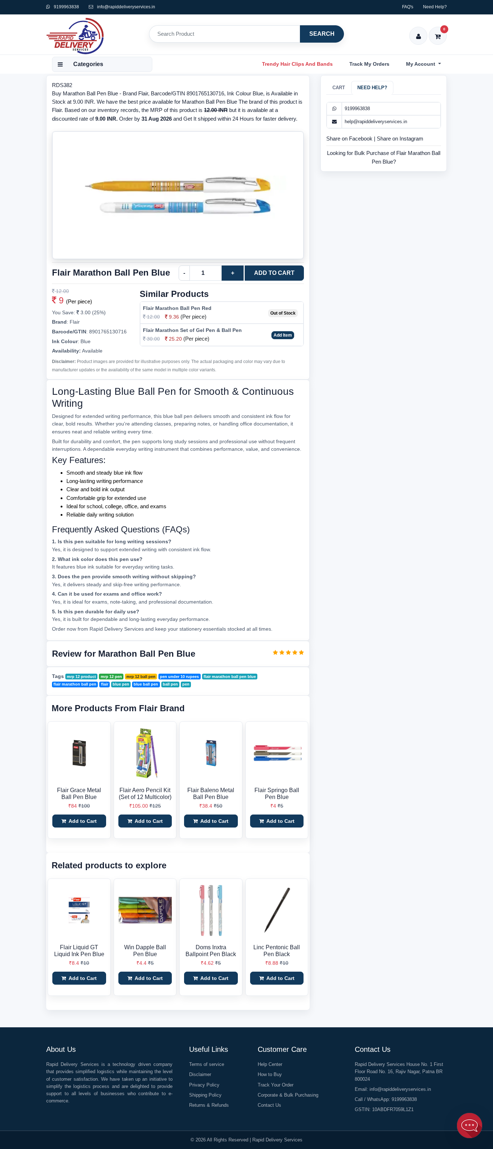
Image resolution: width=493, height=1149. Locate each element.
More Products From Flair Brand (118, 708)
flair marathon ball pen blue (230, 676)
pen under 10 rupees (179, 676)
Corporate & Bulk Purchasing (288, 1095)
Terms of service (206, 1064)
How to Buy (270, 1074)
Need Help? (435, 6)
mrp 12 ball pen (141, 676)
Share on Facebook (350, 138)
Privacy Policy (204, 1085)
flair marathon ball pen (74, 684)
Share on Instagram (400, 138)
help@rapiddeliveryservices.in (376, 121)
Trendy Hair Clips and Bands (297, 64)
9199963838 (66, 6)
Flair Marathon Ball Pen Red (177, 308)
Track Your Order (275, 1085)
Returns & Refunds (209, 1105)
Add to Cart (274, 273)
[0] (437, 31)
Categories (88, 64)
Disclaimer (200, 1074)
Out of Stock (283, 313)
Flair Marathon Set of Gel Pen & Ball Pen (192, 330)
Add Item (283, 335)
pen (185, 684)
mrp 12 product (81, 676)
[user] (418, 31)
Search (322, 34)
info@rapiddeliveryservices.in (126, 6)
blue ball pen (146, 684)
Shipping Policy (205, 1095)
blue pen (121, 684)
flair (104, 684)
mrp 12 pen (111, 676)
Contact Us (269, 1105)
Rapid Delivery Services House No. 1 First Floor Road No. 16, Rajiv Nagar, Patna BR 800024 (399, 1071)
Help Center (270, 1064)
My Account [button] (421, 64)
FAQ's (407, 6)
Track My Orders (369, 64)
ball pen (170, 684)
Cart (338, 87)
